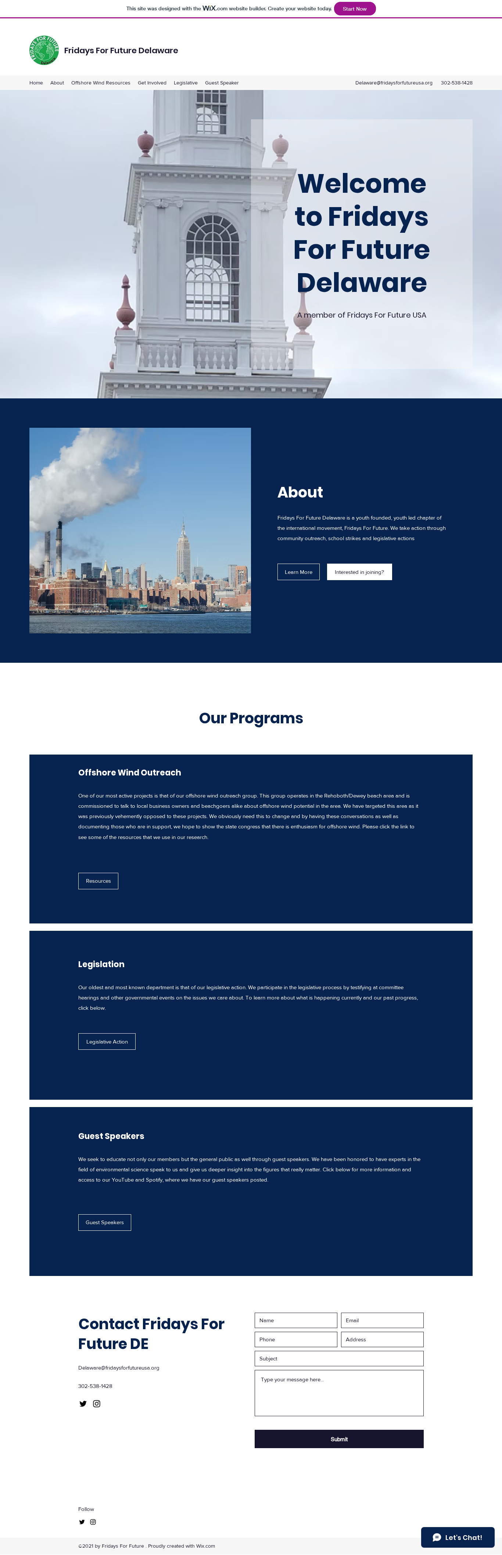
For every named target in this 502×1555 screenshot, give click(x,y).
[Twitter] (83, 1403)
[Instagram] (96, 1403)
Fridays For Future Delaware (121, 50)
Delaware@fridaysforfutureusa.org (394, 83)
